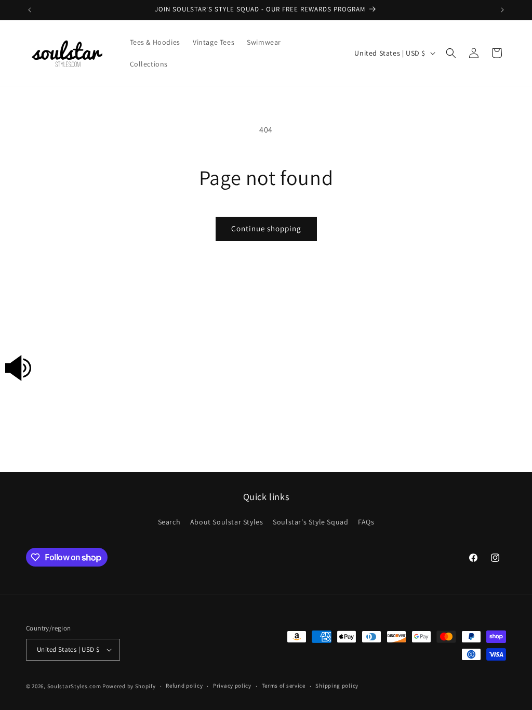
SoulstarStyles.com (74, 686)
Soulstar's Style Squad (310, 522)
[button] (451, 53)
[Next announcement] (502, 10)
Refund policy (184, 685)
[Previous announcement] (29, 10)
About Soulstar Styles (226, 522)
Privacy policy (232, 685)
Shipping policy (336, 685)
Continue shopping (266, 228)
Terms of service (283, 685)
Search (169, 522)
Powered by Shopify (129, 686)
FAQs (366, 522)
